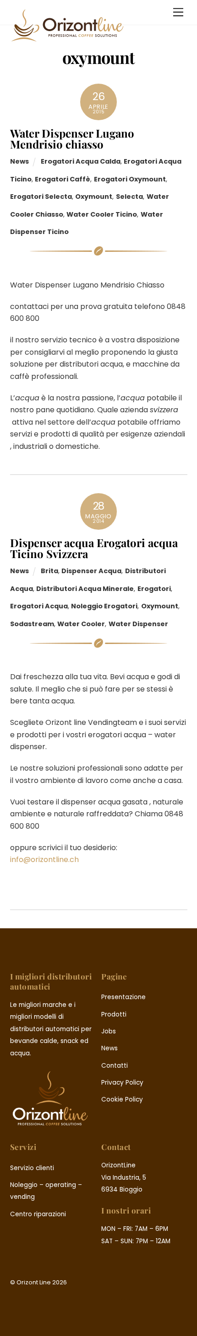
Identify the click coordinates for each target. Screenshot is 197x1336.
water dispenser (138, 623)
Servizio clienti (32, 1168)
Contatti (114, 1065)
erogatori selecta (41, 196)
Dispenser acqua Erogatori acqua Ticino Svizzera (94, 548)
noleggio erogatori (104, 606)
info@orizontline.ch (44, 859)
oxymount (93, 196)
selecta (129, 196)
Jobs (108, 1031)
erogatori (154, 588)
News (19, 161)
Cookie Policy (122, 1099)
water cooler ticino (101, 214)
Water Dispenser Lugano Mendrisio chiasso (72, 138)
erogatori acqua (39, 606)
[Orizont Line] (67, 38)
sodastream (32, 623)
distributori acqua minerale (85, 588)
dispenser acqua (91, 570)
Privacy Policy (122, 1082)
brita (49, 570)
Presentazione (123, 997)
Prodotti (113, 1014)
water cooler (81, 623)
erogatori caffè (62, 179)
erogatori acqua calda (80, 161)
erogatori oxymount (130, 179)
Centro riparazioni (38, 1214)
